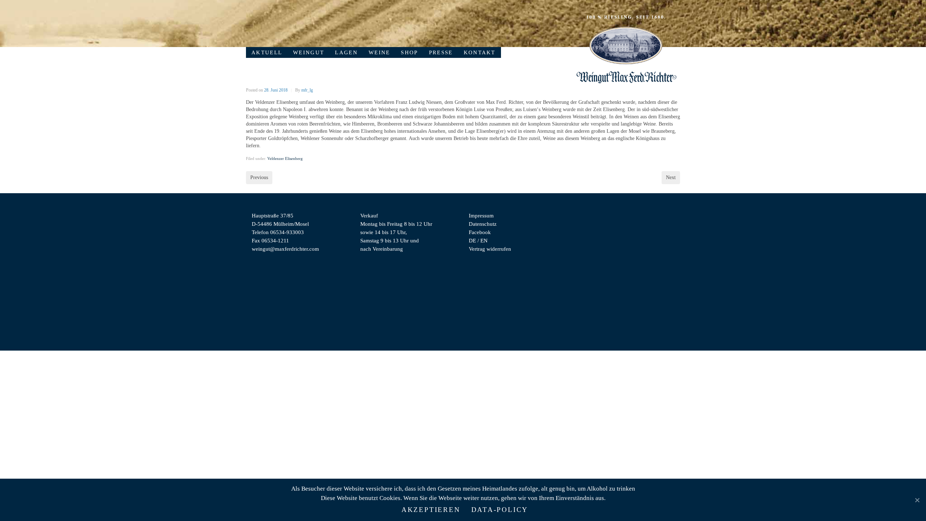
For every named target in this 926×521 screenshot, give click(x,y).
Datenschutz (483, 224)
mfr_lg (307, 90)
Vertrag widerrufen (490, 249)
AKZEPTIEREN (431, 509)
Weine (379, 52)
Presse (441, 52)
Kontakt (480, 52)
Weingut (308, 52)
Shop (409, 52)
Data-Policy (499, 509)
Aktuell (266, 52)
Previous (259, 177)
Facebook (480, 232)
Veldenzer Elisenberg (285, 158)
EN (484, 240)
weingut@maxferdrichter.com (285, 249)
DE (472, 240)
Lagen (346, 52)
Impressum (481, 215)
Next (671, 177)
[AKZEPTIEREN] (917, 500)
